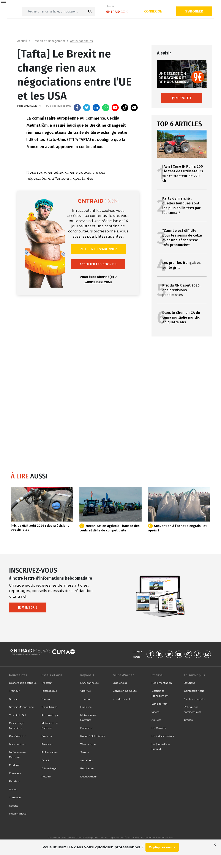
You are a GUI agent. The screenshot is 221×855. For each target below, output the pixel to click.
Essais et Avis (51, 675)
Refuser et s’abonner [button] (98, 249)
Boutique (189, 682)
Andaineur (86, 760)
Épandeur (15, 773)
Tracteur (14, 690)
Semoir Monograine (21, 707)
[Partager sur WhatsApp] (105, 107)
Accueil (22, 41)
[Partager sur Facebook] (77, 107)
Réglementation (162, 682)
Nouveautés (18, 675)
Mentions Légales (194, 699)
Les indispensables (163, 736)
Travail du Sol (17, 715)
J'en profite (182, 98)
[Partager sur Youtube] (115, 107)
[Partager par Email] (134, 107)
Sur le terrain (159, 703)
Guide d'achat (123, 675)
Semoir (13, 699)
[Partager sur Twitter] (86, 107)
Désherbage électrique (22, 682)
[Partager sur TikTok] (124, 107)
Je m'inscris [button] (28, 607)
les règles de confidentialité (121, 837)
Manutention (17, 744)
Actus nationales (81, 41)
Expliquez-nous (162, 847)
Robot (13, 789)
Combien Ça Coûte (125, 690)
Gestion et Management (49, 41)
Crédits (188, 719)
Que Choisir (120, 682)
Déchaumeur (88, 776)
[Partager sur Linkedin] (96, 107)
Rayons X (87, 675)
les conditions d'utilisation (157, 837)
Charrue (85, 690)
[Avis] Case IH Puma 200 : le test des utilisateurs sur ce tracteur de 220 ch (182, 173)
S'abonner (194, 11)
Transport (15, 797)
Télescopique (49, 690)
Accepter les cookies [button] (98, 264)
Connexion (153, 11)
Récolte (13, 805)
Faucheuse (86, 768)
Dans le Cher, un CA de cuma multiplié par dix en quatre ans (181, 317)
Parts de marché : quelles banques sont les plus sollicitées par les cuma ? (181, 205)
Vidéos (155, 711)
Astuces (156, 719)
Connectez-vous (98, 282)
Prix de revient (121, 699)
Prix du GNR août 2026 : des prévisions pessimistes (181, 290)
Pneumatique (17, 813)
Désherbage (48, 768)
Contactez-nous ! (194, 690)
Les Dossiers (159, 728)
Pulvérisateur (17, 736)
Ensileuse (14, 765)
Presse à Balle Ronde (93, 736)
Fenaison (14, 781)
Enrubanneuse (89, 682)
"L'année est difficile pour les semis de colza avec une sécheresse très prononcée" (182, 237)
